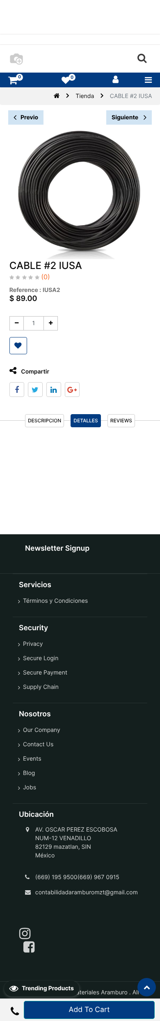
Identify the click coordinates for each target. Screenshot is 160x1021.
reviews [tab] (121, 420)
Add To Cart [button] (89, 1009)
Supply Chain (41, 687)
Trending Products (47, 988)
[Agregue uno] (50, 323)
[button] (18, 345)
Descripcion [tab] (44, 420)
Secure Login (40, 658)
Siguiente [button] (125, 117)
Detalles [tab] (85, 420)
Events (32, 758)
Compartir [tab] (34, 371)
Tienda (84, 96)
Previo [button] (29, 117)
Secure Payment (45, 672)
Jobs (29, 787)
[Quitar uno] (16, 323)
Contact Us (38, 744)
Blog (29, 773)
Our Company (41, 730)
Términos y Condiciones (55, 600)
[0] (12, 80)
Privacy (33, 643)
